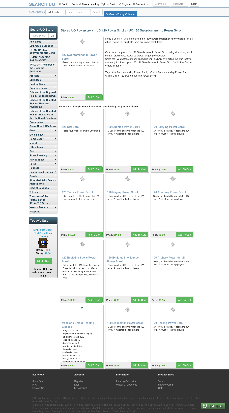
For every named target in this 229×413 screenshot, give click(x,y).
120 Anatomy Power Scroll (169, 192)
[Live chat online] (213, 406)
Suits (75, 4)
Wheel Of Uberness (126, 384)
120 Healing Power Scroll (168, 323)
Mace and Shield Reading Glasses (78, 325)
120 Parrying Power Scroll (168, 127)
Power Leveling (91, 4)
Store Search (39, 381)
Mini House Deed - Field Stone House (43, 231)
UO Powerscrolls (82, 30)
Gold (64, 4)
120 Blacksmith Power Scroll (125, 323)
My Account (80, 388)
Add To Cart (43, 261)
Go (52, 35)
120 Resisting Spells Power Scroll (79, 259)
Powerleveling (165, 384)
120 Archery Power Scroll (168, 257)
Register (126, 4)
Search (96, 12)
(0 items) (122, 14)
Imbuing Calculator (126, 381)
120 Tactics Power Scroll (77, 192)
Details (43, 236)
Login (194, 3)
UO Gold (69, 411)
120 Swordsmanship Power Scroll (79, 56)
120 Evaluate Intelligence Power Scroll (123, 259)
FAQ (34, 384)
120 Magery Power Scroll (122, 192)
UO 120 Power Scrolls (111, 30)
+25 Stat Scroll (71, 127)
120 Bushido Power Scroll (123, 127)
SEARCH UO (42, 4)
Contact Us (142, 4)
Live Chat (109, 4)
